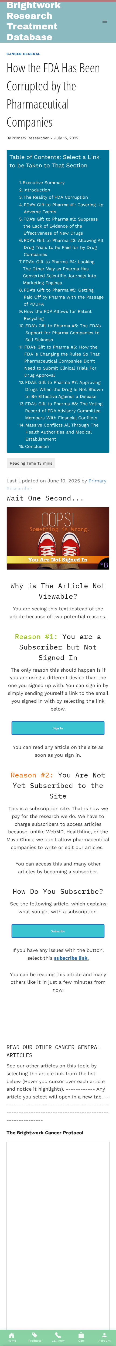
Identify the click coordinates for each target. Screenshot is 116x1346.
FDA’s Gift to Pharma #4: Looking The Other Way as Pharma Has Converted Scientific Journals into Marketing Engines (59, 272)
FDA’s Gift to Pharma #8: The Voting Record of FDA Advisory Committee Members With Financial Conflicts (64, 410)
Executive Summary (43, 182)
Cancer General (23, 54)
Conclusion (37, 446)
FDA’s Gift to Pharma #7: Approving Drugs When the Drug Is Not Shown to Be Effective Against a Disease (64, 389)
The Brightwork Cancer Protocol (45, 1132)
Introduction (36, 189)
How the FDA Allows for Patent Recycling (58, 315)
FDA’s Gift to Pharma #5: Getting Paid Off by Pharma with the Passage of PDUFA (64, 297)
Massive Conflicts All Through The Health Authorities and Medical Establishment (61, 432)
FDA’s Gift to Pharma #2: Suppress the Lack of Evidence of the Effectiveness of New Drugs (60, 226)
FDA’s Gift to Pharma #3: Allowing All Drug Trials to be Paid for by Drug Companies (63, 247)
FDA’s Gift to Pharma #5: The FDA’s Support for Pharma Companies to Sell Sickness (63, 332)
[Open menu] (105, 21)
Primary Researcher (30, 138)
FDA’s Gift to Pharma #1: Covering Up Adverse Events (63, 208)
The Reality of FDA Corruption (55, 197)
